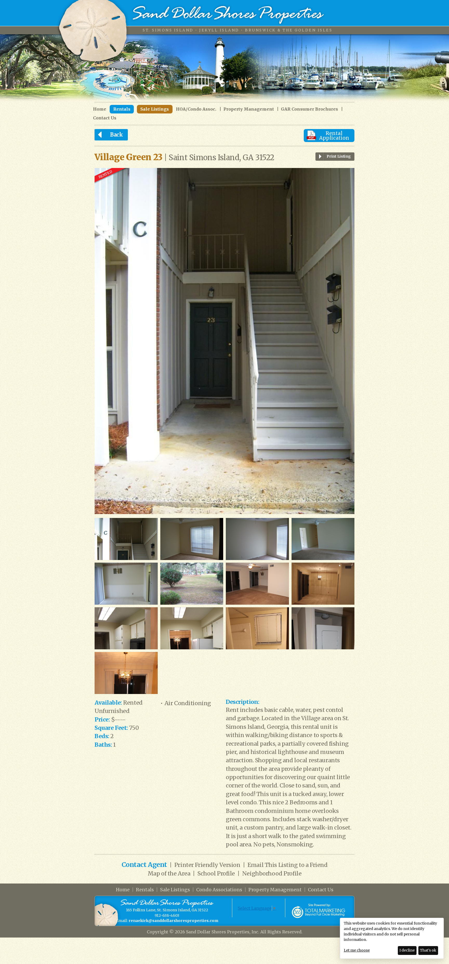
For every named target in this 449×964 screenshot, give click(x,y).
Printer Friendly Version (207, 864)
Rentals (121, 109)
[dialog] (392, 938)
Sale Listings (154, 109)
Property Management (248, 109)
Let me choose (357, 950)
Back (116, 134)
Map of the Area (169, 873)
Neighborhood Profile (271, 873)
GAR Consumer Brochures (309, 109)
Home (99, 109)
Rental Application (334, 135)
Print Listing (339, 156)
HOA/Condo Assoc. (196, 109)
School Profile (216, 873)
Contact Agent (144, 865)
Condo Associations (219, 890)
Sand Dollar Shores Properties (228, 15)
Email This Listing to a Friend (287, 864)
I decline (407, 950)
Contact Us (104, 118)
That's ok (428, 950)
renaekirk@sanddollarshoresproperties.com (173, 920)
